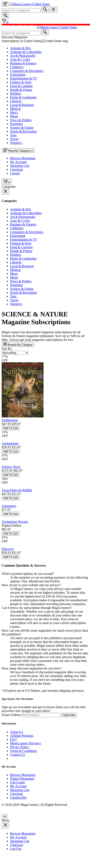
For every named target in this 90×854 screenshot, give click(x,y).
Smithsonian (10, 420)
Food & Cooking (21, 86)
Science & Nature (21, 127)
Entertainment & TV (23, 78)
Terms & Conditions (23, 751)
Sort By (7, 349)
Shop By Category (19, 150)
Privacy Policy (19, 747)
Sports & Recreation (23, 131)
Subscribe (69, 715)
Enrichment (17, 74)
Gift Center (17, 782)
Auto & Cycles (20, 59)
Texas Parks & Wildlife (17, 490)
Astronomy (9, 506)
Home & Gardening (23, 97)
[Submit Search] (45, 10)
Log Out (15, 848)
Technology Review (15, 521)
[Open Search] (5, 16)
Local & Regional (22, 105)
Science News (11, 467)
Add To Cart (10, 428)
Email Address (11, 715)
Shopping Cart (19, 790)
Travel (14, 139)
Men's (14, 112)
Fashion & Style (20, 82)
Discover (8, 549)
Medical (15, 108)
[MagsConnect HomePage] (30, 4)
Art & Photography (23, 55)
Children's (16, 67)
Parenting (16, 124)
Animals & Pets (20, 48)
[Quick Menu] (5, 4)
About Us (16, 732)
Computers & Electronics (26, 71)
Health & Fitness (21, 90)
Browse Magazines (22, 775)
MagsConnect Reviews (25, 743)
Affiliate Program (21, 735)
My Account (18, 786)
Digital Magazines (22, 778)
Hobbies (15, 93)
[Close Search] (53, 10)
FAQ (13, 739)
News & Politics (21, 120)
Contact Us (17, 754)
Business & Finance (23, 63)
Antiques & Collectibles (26, 52)
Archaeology (10, 443)
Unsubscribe (18, 797)
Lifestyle (16, 101)
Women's (16, 143)
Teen (13, 135)
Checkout (16, 794)
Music (14, 116)
